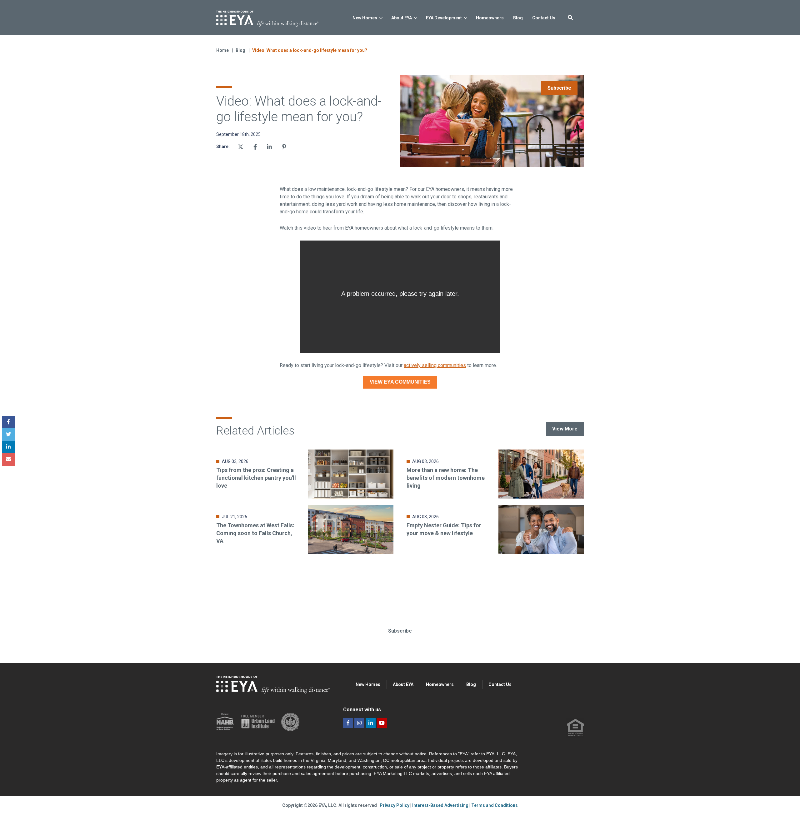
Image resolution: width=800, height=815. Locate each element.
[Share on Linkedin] (269, 147)
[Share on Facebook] (255, 147)
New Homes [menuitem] (368, 684)
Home (222, 50)
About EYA (401, 17)
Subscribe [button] (400, 631)
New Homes (364, 17)
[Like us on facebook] (348, 723)
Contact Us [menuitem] (500, 684)
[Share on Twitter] (240, 147)
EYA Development (444, 17)
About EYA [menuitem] (403, 684)
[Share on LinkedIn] (8, 447)
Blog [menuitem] (471, 684)
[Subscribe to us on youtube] (382, 723)
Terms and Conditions (494, 805)
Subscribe (559, 88)
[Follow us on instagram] (359, 723)
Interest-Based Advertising (440, 805)
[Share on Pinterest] (284, 147)
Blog (241, 50)
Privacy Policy (395, 805)
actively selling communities (435, 365)
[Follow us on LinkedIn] (371, 723)
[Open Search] (570, 17)
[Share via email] (8, 459)
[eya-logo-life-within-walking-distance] (277, 17)
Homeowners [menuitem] (440, 684)
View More (565, 429)
